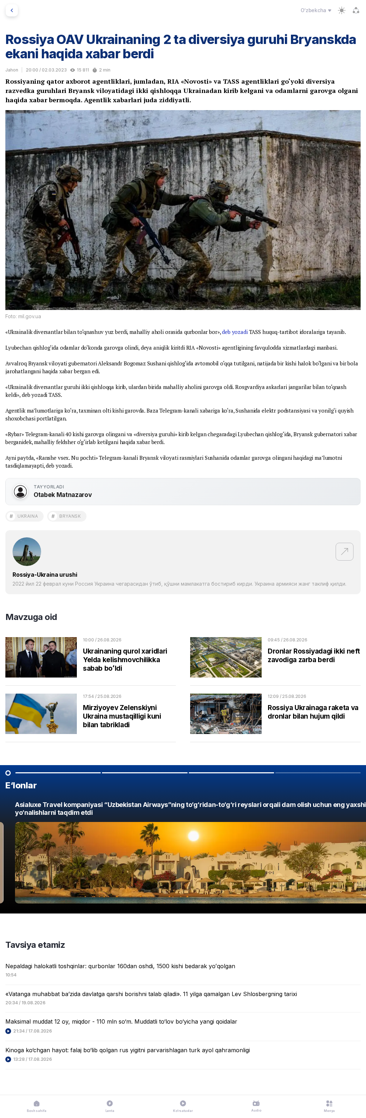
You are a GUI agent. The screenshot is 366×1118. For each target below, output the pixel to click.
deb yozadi (235, 331)
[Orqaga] (12, 10)
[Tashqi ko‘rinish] (341, 10)
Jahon (11, 70)
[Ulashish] (356, 10)
